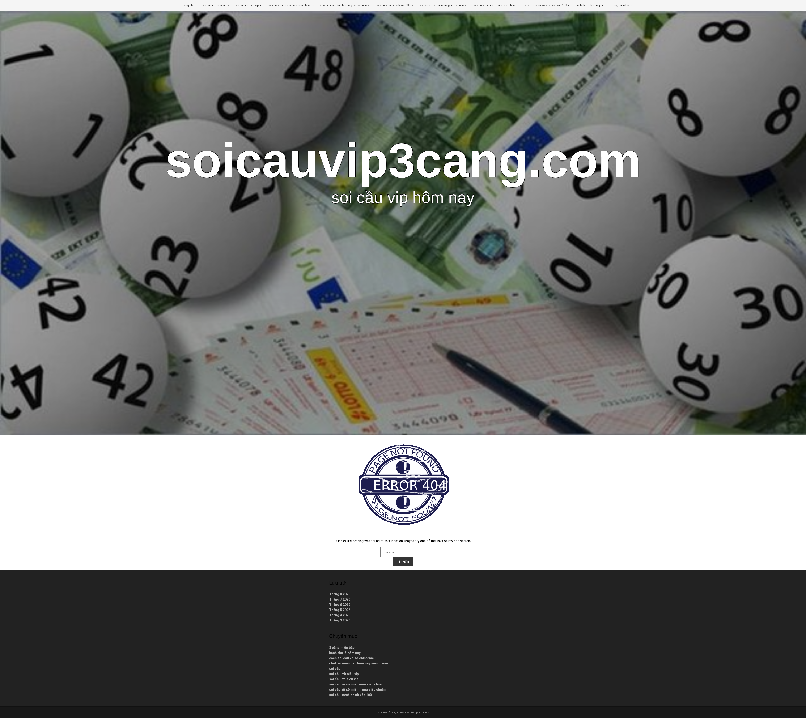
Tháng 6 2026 (339, 605)
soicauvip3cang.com (403, 160)
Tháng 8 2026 (339, 594)
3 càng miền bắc (620, 5)
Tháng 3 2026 (339, 620)
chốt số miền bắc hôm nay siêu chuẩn (343, 5)
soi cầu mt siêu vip (247, 5)
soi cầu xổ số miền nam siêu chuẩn (289, 5)
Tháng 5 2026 (339, 610)
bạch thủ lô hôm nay (588, 5)
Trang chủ (188, 5)
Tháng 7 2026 (339, 599)
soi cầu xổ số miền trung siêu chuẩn (442, 5)
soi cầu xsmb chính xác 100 (393, 5)
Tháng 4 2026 (339, 615)
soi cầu (334, 669)
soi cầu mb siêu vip (214, 5)
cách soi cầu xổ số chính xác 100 (546, 5)
